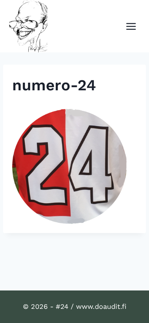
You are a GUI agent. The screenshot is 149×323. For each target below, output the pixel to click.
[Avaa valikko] (131, 26)
